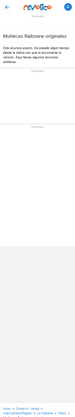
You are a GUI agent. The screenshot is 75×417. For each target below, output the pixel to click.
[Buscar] (68, 7)
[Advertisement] (37, 23)
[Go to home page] (37, 7)
